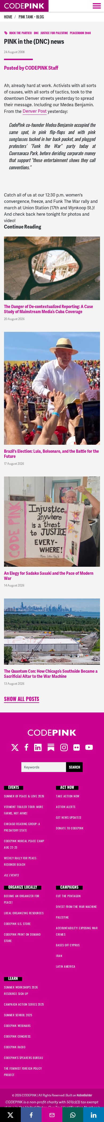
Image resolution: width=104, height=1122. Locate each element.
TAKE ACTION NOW (67, 796)
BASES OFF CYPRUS (67, 945)
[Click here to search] (52, 766)
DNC (36, 33)
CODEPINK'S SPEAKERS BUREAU (23, 1058)
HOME (8, 16)
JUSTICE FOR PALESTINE (54, 33)
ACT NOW (67, 788)
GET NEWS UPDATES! (68, 817)
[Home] (24, 6)
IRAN (59, 956)
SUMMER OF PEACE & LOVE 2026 (24, 796)
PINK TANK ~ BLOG (31, 16)
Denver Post (35, 111)
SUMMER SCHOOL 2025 (18, 1015)
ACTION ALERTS (65, 807)
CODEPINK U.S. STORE (17, 924)
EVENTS (13, 788)
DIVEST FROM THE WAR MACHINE (76, 906)
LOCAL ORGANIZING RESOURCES (23, 913)
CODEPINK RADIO (14, 1047)
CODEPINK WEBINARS (17, 1025)
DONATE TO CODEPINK (69, 828)
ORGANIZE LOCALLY (22, 888)
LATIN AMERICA (65, 966)
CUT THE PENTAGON (68, 896)
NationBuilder (84, 1095)
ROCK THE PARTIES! (20, 33)
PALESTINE (62, 917)
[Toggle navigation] (97, 6)
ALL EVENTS (11, 875)
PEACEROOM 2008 (80, 33)
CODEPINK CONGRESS (17, 1036)
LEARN (13, 979)
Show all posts (21, 699)
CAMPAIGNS (69, 888)
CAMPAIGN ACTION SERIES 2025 (24, 1004)
